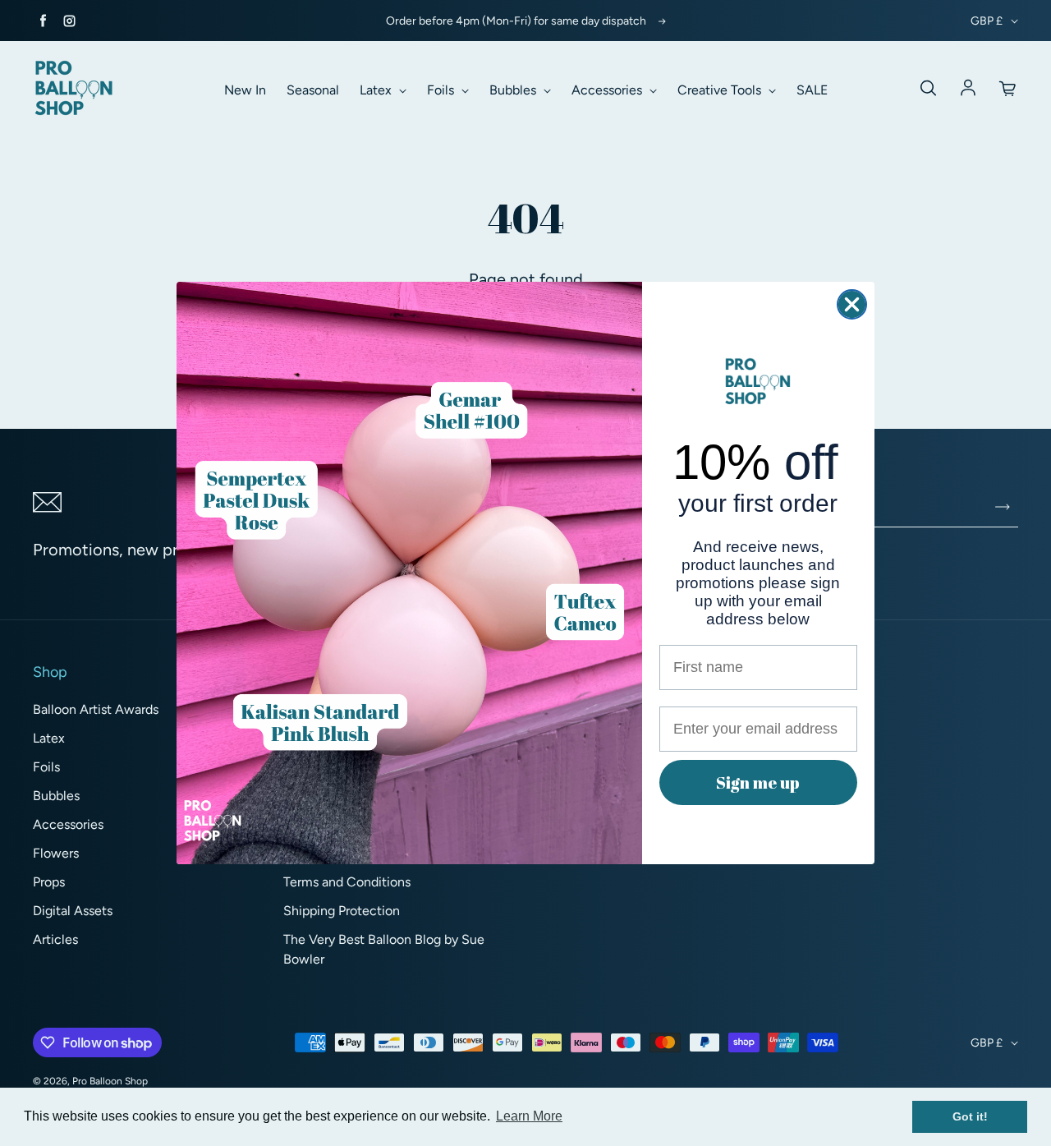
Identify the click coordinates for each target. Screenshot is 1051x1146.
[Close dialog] (852, 304)
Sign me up (758, 782)
